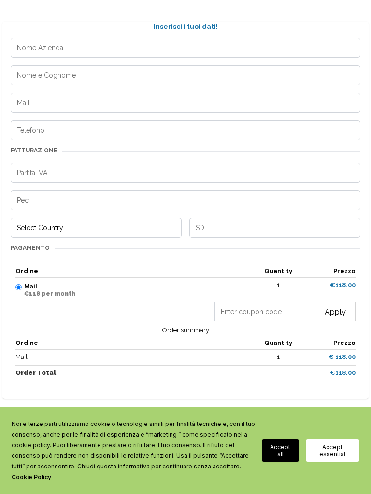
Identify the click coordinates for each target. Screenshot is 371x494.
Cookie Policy (31, 476)
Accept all (280, 450)
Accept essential (332, 450)
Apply (335, 311)
